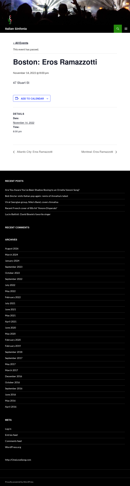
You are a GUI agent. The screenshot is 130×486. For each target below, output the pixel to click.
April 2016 (10, 406)
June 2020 (10, 327)
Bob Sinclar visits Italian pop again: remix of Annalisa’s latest (36, 196)
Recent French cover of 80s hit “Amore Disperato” (31, 208)
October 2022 (12, 272)
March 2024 (11, 254)
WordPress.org (13, 447)
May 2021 (10, 315)
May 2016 (10, 400)
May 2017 (10, 364)
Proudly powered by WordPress (19, 482)
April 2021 (10, 321)
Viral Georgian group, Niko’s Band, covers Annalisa (31, 202)
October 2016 (12, 382)
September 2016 (13, 388)
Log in (8, 428)
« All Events (20, 43)
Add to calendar (32, 98)
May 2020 (10, 333)
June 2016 (10, 394)
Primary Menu (126, 29)
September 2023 (13, 266)
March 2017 (11, 370)
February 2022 (13, 297)
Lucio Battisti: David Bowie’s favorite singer (28, 214)
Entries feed (11, 434)
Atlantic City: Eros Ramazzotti (34, 152)
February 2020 (13, 339)
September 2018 (13, 351)
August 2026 (11, 248)
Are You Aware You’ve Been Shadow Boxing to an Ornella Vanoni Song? (42, 189)
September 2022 (13, 278)
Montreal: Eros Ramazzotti (97, 152)
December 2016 (13, 376)
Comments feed (13, 441)
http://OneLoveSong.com (18, 459)
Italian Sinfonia (16, 28)
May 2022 (10, 291)
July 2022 (10, 285)
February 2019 (13, 345)
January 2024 (12, 260)
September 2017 (13, 358)
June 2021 (10, 309)
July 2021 (10, 303)
